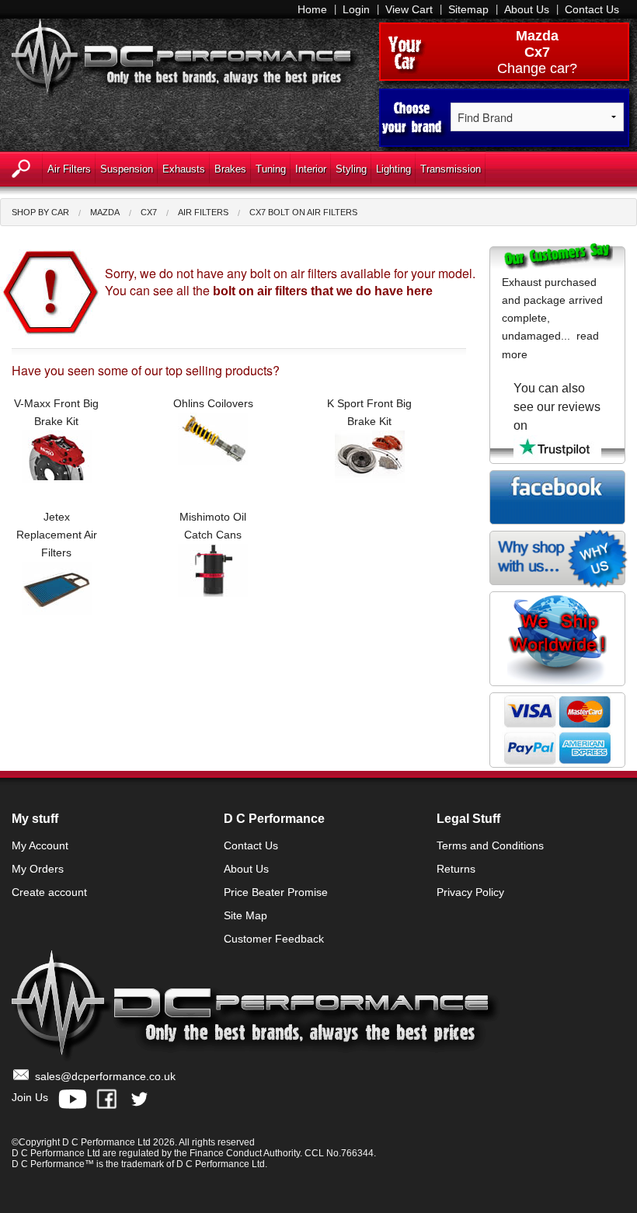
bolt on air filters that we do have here (323, 291)
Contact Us (592, 9)
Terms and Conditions (490, 845)
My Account (40, 845)
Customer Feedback (274, 938)
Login (356, 9)
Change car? (537, 68)
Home (312, 9)
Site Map (245, 915)
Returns (456, 869)
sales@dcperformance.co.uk (105, 1076)
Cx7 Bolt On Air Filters (303, 212)
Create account (49, 892)
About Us (526, 9)
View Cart (409, 9)
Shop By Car (40, 212)
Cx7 (149, 212)
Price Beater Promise (276, 892)
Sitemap (468, 9)
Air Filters (203, 212)
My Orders (38, 869)
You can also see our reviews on (556, 407)
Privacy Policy (470, 892)
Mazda (537, 36)
